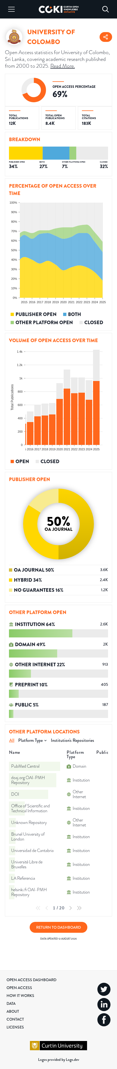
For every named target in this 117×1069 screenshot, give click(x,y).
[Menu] (11, 9)
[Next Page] (70, 908)
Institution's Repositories (72, 740)
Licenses (15, 1027)
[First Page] (38, 908)
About (13, 1011)
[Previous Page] (46, 908)
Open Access (19, 987)
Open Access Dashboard (31, 980)
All (11, 740)
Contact (15, 1019)
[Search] (105, 9)
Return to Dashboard (58, 927)
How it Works (20, 995)
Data (11, 1003)
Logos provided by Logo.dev (58, 1059)
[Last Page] (79, 908)
